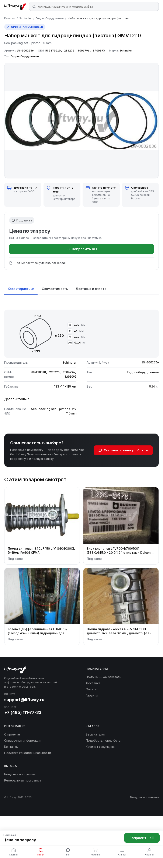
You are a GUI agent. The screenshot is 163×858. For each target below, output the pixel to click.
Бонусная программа (19, 774)
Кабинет (149, 854)
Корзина (95, 854)
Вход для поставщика (144, 797)
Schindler (25, 18)
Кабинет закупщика (100, 746)
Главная (13, 854)
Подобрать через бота (103, 740)
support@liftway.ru (24, 699)
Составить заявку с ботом (126, 450)
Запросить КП (84, 249)
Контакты (11, 746)
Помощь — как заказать (103, 677)
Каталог (9, 18)
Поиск (40, 854)
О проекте (12, 734)
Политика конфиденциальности (27, 753)
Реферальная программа (22, 780)
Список (122, 854)
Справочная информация (22, 740)
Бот (68, 854)
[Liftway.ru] (15, 6)
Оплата (91, 689)
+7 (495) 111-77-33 (22, 712)
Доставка (93, 683)
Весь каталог (95, 734)
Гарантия (92, 695)
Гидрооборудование (50, 18)
